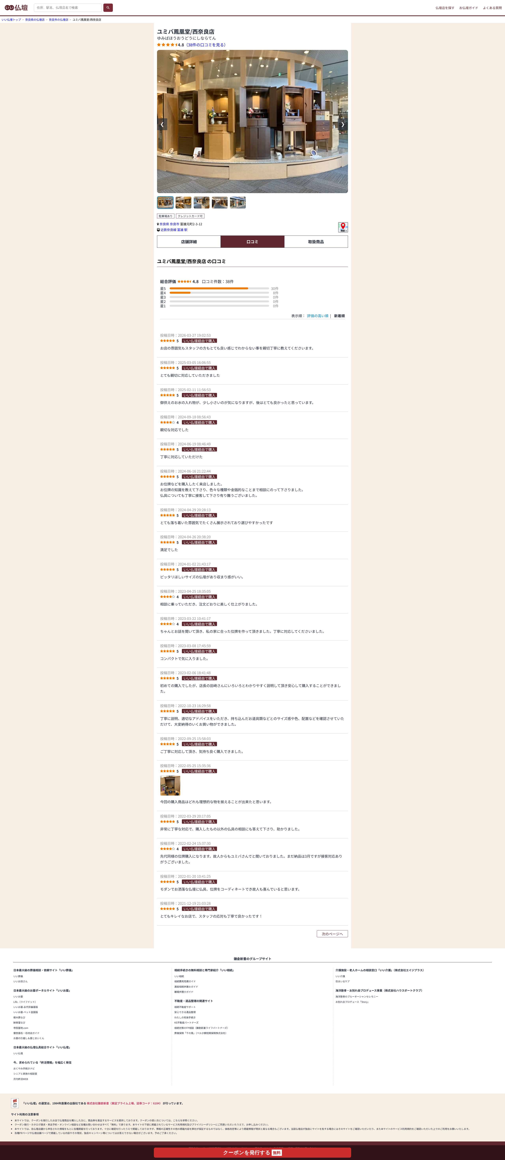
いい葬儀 (18, 976)
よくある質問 (492, 7)
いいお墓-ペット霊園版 (25, 1012)
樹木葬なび (19, 1017)
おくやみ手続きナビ (24, 1068)
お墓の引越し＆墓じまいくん (28, 1038)
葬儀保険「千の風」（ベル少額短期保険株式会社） (201, 1033)
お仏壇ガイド (468, 7)
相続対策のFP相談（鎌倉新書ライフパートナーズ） (201, 1027)
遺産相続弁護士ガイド (186, 986)
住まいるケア (343, 981)
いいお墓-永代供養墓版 (25, 1007)
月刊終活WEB (20, 1079)
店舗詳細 (189, 241)
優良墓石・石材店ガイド (26, 1033)
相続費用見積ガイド (185, 981)
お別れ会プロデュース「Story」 (353, 1001)
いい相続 (179, 976)
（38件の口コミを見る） (206, 45)
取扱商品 (316, 241)
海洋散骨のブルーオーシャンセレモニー (357, 996)
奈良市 (175, 224)
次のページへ (332, 933)
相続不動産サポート (185, 1007)
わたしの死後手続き (185, 1017)
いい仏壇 (18, 1053)
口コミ (252, 241)
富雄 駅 (182, 229)
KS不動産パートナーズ (186, 1022)
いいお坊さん (20, 981)
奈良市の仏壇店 (58, 19)
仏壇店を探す (445, 7)
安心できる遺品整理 (185, 1012)
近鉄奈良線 (168, 229)
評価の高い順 (317, 315)
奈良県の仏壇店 (35, 19)
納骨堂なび (19, 1022)
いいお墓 (18, 996)
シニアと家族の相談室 (25, 1073)
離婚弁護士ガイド (183, 991)
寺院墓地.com (20, 1027)
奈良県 (164, 224)
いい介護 (340, 976)
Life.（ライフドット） (25, 1001)
